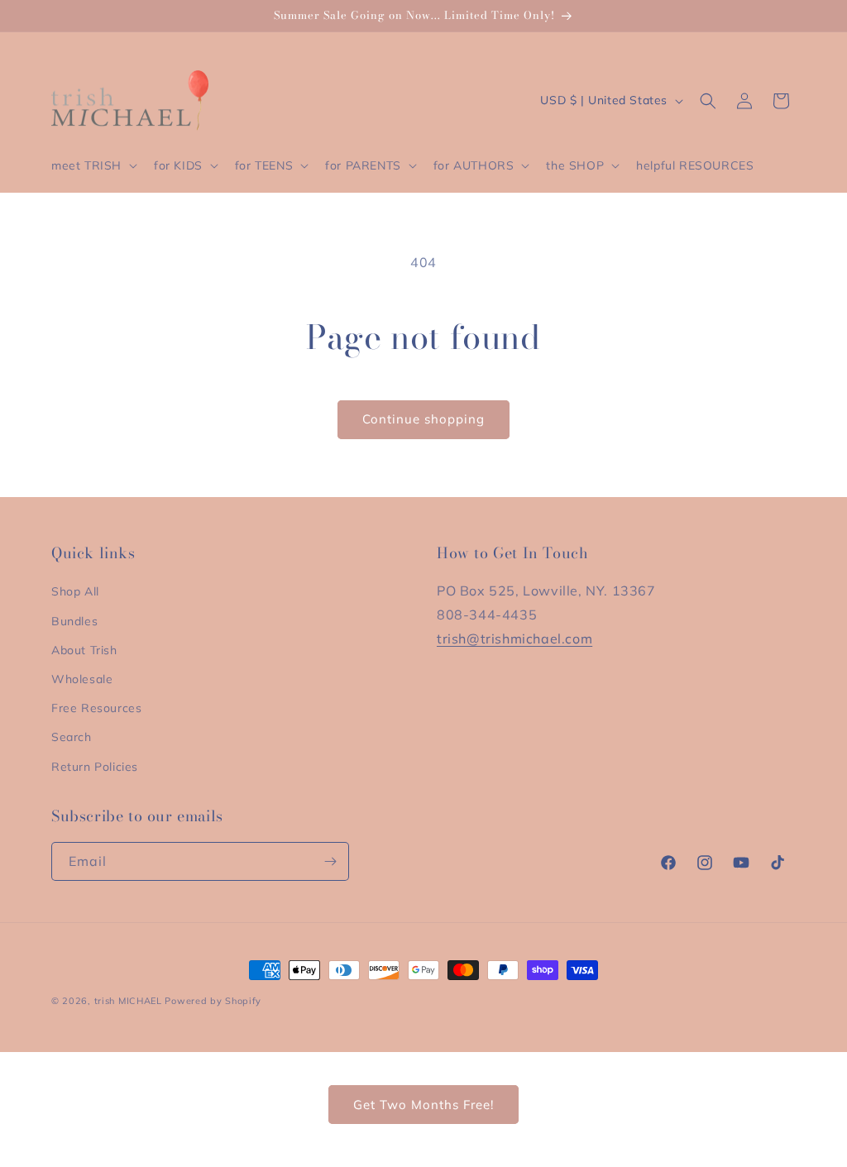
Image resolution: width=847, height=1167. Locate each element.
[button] (92, 165)
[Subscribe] (330, 861)
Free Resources (96, 708)
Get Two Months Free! (423, 1104)
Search (71, 736)
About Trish (84, 650)
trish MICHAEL (128, 1001)
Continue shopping (423, 419)
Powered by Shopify (213, 1001)
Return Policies (94, 766)
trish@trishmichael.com (514, 638)
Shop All (75, 591)
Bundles (74, 621)
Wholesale (81, 679)
